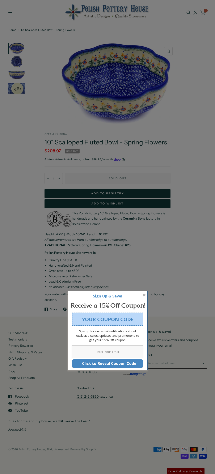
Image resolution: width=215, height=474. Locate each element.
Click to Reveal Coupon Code (107, 363)
